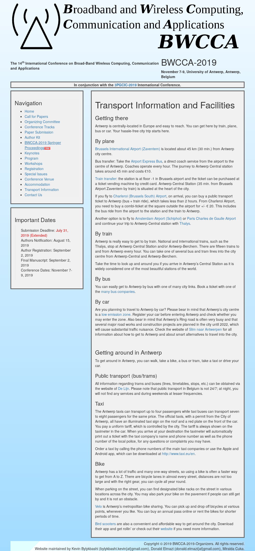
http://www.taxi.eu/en (178, 453)
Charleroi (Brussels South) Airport (139, 195)
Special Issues (36, 173)
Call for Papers (36, 116)
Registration (34, 168)
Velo (98, 506)
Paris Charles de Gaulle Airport (211, 218)
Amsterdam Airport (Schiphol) (158, 218)
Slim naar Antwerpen (205, 329)
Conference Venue (39, 179)
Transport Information (42, 189)
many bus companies (118, 291)
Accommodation (37, 184)
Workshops (33, 163)
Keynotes (32, 152)
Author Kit (32, 137)
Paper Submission (39, 132)
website (167, 528)
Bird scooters (105, 523)
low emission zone (116, 314)
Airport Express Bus (146, 161)
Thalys (185, 223)
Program (31, 158)
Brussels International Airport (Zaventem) (127, 148)
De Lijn (123, 388)
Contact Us (33, 194)
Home (29, 111)
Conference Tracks (40, 126)
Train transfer (105, 178)
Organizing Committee (42, 121)
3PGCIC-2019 (126, 84)
